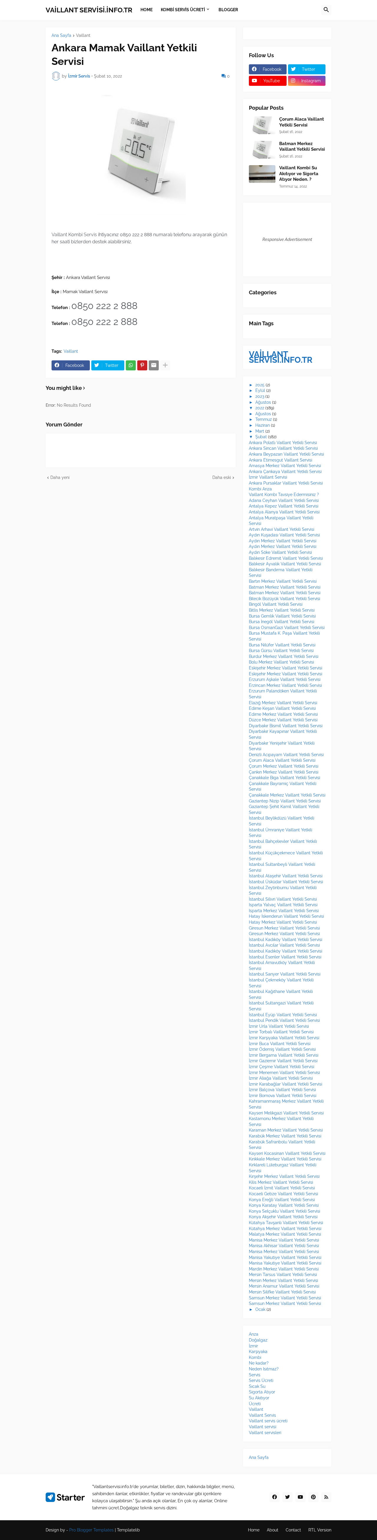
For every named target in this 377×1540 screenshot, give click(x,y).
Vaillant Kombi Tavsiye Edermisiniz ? (284, 494)
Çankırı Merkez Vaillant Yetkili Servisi (283, 772)
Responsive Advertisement (287, 239)
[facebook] (274, 1497)
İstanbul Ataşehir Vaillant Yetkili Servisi (286, 876)
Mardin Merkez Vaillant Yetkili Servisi (284, 1269)
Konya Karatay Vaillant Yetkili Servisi (284, 1205)
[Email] (154, 365)
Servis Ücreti (261, 1380)
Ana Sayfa (61, 35)
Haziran (262, 425)
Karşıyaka (258, 1351)
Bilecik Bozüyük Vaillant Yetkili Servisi (284, 598)
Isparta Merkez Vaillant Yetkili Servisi (284, 910)
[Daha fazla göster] (165, 365)
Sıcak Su (257, 1386)
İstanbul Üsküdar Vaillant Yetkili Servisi (286, 881)
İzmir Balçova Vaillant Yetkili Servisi (282, 1089)
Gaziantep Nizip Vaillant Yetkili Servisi (285, 801)
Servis (254, 1374)
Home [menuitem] (146, 9)
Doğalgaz (258, 1340)
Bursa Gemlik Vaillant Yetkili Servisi (282, 616)
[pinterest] (313, 1497)
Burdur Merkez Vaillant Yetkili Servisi (283, 656)
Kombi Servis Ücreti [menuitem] (183, 9)
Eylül (260, 390)
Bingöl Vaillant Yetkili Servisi (275, 604)
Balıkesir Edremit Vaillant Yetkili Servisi (286, 558)
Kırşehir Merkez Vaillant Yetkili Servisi (284, 1176)
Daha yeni (60, 477)
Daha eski (221, 477)
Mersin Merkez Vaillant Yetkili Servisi (283, 1280)
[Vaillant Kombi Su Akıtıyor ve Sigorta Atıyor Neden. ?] (262, 174)
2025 (259, 384)
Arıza (253, 1334)
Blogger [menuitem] (228, 9)
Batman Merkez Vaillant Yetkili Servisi (302, 146)
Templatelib (128, 1530)
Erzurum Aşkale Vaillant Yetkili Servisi (284, 679)
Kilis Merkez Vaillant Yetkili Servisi (281, 1182)
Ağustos (263, 402)
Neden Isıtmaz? (264, 1369)
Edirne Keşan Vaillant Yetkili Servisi (282, 708)
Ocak (260, 1309)
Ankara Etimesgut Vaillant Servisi (280, 460)
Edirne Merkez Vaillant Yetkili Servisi (283, 714)
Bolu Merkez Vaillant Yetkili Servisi (281, 662)
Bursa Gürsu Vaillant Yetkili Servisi (281, 650)
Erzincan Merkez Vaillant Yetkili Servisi (285, 685)
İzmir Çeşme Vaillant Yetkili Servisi (281, 1066)
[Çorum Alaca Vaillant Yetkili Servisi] (262, 125)
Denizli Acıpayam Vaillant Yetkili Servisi (286, 754)
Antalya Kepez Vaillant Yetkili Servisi (283, 506)
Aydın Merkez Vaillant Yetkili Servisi (282, 540)
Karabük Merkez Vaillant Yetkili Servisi (285, 1136)
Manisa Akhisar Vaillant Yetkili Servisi (284, 1245)
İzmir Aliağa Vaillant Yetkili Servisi (281, 1078)
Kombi (255, 1357)
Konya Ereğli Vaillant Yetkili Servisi (282, 1199)
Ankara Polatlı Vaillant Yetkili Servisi (283, 442)
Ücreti (255, 1403)
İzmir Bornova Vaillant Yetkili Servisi (282, 1095)
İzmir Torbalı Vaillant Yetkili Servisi (281, 1032)
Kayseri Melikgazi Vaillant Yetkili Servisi (286, 1113)
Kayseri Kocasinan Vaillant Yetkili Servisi (287, 1153)
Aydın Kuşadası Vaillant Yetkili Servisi (284, 535)
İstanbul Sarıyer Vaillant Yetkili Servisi (284, 974)
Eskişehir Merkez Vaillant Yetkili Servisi (285, 668)
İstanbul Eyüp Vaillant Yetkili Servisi (283, 1014)
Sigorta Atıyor (262, 1392)
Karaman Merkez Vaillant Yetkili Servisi (286, 1130)
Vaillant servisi (262, 1426)
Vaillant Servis (262, 1415)
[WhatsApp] (131, 365)
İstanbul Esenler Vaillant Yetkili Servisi (285, 957)
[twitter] (287, 1497)
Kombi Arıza (260, 489)
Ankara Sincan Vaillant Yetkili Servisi (283, 448)
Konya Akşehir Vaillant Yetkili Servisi (283, 1216)
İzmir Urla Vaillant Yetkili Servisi (279, 1026)
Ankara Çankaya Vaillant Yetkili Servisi (285, 471)
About (272, 1530)
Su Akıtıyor (259, 1397)
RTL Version (319, 1530)
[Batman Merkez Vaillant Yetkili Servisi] (262, 150)
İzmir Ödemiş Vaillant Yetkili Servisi (282, 1049)
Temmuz (263, 419)
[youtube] (300, 1497)
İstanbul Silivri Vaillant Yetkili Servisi (283, 899)
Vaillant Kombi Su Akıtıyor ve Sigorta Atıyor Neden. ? (298, 173)
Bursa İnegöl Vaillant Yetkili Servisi (281, 621)
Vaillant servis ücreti (268, 1420)
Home (253, 1530)
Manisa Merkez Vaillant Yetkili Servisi (284, 1240)
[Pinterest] (142, 365)
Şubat (261, 436)
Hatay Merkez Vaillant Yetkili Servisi (283, 922)
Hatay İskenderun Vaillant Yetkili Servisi (286, 916)
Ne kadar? (259, 1363)
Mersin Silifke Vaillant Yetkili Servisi (282, 1292)
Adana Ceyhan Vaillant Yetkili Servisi (284, 500)
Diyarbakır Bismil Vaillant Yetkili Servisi (286, 725)
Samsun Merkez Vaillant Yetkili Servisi (285, 1298)
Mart (259, 431)
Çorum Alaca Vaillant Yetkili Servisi (301, 122)
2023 (259, 396)
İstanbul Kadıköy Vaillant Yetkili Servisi (285, 939)
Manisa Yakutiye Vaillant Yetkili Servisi (285, 1257)
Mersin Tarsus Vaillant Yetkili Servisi (283, 1274)
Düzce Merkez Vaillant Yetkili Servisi (283, 720)
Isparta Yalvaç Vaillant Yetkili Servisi (283, 904)
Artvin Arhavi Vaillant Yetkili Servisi (281, 529)
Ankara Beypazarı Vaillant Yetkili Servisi (286, 454)
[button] (326, 10)
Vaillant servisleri (265, 1432)
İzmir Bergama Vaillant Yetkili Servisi (283, 1055)
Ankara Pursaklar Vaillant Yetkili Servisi (286, 483)
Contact (293, 1530)
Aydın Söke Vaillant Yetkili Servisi (280, 552)
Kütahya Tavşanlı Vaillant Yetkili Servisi (286, 1222)
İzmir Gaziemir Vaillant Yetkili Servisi (283, 1060)
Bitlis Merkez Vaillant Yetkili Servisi (282, 610)
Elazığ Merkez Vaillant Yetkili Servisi (283, 702)
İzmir (253, 1346)
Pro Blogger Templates (91, 1530)
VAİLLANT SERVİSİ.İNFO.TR (89, 10)
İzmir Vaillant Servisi (268, 477)
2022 (259, 407)
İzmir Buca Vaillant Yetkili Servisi (279, 1043)
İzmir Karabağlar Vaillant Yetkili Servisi (285, 1084)
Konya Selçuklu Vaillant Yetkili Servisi (284, 1211)
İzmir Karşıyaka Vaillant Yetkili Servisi (284, 1037)
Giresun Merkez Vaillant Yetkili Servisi (284, 928)
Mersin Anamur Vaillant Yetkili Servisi (284, 1286)
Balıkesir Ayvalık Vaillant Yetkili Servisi (285, 564)
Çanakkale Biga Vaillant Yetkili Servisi (284, 777)
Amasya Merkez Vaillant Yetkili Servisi (285, 465)
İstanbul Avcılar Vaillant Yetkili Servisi (284, 945)
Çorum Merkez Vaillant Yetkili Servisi (283, 766)
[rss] (326, 1497)
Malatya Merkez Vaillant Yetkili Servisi (285, 1234)
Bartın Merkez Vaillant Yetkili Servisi (283, 581)
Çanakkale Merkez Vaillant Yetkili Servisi (287, 795)
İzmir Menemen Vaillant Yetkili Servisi (284, 1072)
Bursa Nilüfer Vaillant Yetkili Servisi (282, 645)
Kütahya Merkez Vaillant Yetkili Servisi (285, 1228)
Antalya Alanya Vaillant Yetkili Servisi (284, 512)
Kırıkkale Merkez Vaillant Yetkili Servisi (285, 1159)
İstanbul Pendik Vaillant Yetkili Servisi (284, 1020)
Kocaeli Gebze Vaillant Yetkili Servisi (283, 1193)
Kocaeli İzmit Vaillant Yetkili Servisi (282, 1188)
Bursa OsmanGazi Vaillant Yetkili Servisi (287, 627)
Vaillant (83, 35)
